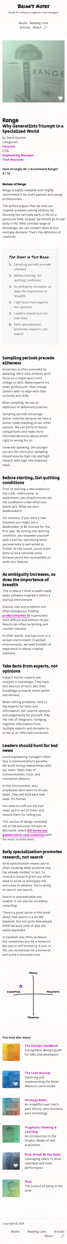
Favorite (8, 146)
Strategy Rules (35, 1100)
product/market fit (16, 615)
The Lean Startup (37, 1073)
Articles (25, 27)
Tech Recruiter (13, 159)
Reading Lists (39, 23)
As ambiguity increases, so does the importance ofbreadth (32, 291)
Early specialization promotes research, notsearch (30, 329)
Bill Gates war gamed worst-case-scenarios (24, 832)
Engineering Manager (18, 155)
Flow (28, 1182)
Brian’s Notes (33, 6)
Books (23, 23)
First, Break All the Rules (43, 1154)
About (37, 27)
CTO (5, 151)
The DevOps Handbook (41, 1046)
